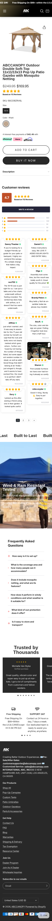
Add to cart (26, 150)
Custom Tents (9, 797)
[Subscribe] (46, 885)
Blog (5, 832)
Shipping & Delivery (12, 841)
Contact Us (8, 823)
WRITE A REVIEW (26, 209)
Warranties (8, 837)
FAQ (5, 827)
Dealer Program (10, 862)
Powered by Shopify (35, 906)
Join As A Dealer (11, 867)
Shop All (7, 788)
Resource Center (11, 851)
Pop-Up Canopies (12, 792)
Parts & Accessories (12, 811)
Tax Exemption (10, 846)
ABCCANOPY (18, 906)
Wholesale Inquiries (12, 872)
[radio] (6, 111)
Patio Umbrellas (10, 802)
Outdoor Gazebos (11, 806)
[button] (5, 11)
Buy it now (26, 160)
